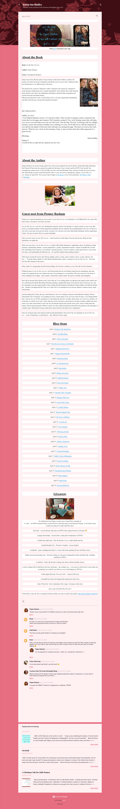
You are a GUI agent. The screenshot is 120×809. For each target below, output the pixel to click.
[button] (97, 16)
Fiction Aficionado (35, 661)
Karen (31, 640)
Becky (31, 619)
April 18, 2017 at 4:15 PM (47, 661)
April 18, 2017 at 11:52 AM (45, 630)
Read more (94, 745)
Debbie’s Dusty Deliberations (63, 456)
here (54, 48)
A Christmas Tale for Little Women (36, 772)
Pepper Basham (34, 609)
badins (64, 800)
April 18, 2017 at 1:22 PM (40, 640)
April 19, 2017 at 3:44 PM (52, 649)
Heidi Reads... (34, 630)
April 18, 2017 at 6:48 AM (46, 609)
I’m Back (25, 750)
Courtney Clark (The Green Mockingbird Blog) (43, 671)
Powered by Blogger (61, 797)
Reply (31, 615)
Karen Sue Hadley (32, 4)
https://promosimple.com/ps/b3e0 (88, 594)
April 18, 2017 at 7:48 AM (40, 619)
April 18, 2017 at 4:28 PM (64, 671)
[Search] (100, 5)
